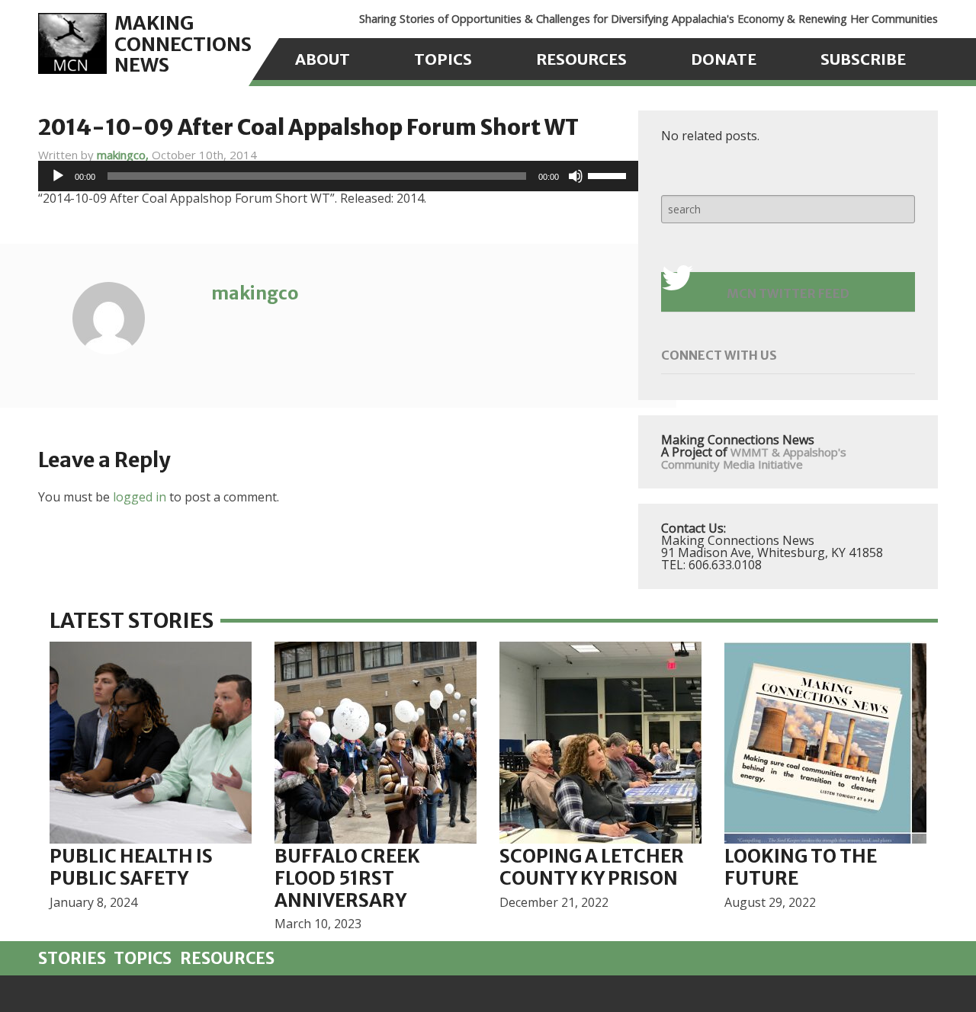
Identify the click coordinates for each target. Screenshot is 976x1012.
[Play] (58, 176)
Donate (723, 59)
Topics (443, 59)
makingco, (124, 154)
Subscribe (863, 59)
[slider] (609, 174)
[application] (338, 176)
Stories (72, 959)
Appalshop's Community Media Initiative (753, 458)
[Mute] (575, 176)
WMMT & (755, 452)
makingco (254, 293)
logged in (139, 496)
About (322, 59)
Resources (581, 59)
